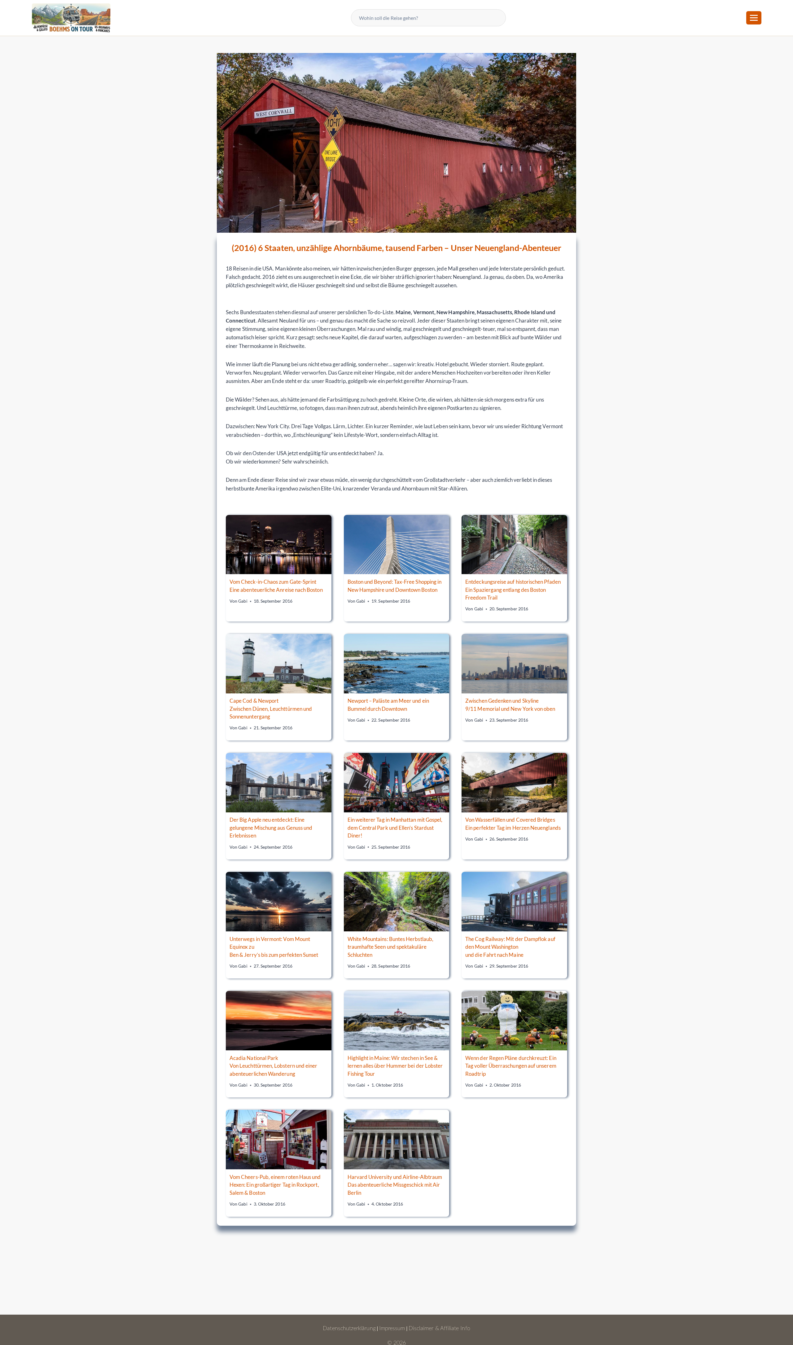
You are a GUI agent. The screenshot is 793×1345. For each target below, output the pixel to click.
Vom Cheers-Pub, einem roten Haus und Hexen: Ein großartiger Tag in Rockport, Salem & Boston (275, 1185)
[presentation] (278, 544)
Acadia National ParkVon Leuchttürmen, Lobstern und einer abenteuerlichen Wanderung (273, 1066)
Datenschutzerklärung (349, 1328)
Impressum (392, 1328)
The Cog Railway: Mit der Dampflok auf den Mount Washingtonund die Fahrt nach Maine (510, 947)
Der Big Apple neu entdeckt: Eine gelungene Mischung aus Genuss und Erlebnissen (271, 827)
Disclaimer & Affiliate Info (439, 1328)
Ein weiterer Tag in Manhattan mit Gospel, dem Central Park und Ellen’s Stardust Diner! (395, 827)
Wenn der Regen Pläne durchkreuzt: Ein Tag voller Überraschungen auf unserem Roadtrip (510, 1066)
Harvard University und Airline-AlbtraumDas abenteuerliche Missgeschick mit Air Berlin (395, 1185)
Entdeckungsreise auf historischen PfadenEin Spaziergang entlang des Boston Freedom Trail (513, 589)
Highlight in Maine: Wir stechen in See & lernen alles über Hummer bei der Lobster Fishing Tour (395, 1066)
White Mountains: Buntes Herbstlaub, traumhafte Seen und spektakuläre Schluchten (390, 947)
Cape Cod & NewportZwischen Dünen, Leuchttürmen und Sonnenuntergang (271, 708)
